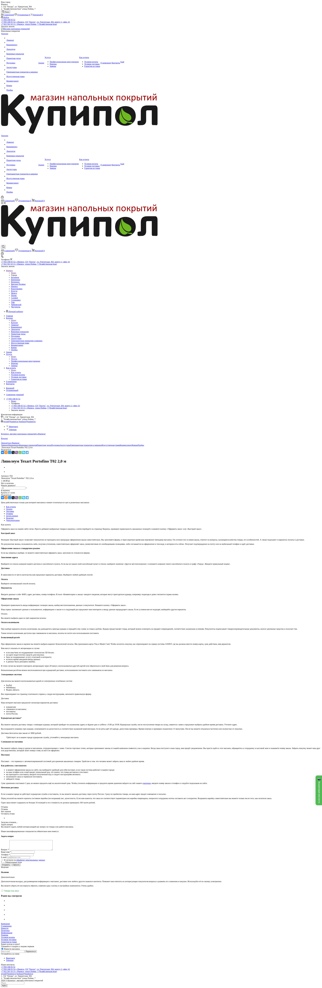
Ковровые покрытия (28, 445)
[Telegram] (27, 452)
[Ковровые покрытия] (22, 51)
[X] (13, 452)
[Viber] (16, 452)
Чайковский (16, 305)
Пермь (14, 295)
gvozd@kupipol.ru (11, 421)
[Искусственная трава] (22, 74)
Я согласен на (24, 860)
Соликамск (16, 300)
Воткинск (15, 282)
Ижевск (14, 286)
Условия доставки (8, 940)
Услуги (14, 359)
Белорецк (15, 277)
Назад (13, 273)
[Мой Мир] (9, 452)
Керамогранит (126, 445)
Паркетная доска (44, 445)
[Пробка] (22, 88)
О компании (6, 926)
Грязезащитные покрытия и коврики (86, 445)
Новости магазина (12, 949)
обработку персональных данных (30, 860)
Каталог (14, 323)
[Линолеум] (22, 47)
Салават (14, 298)
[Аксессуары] (22, 65)
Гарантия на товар (9, 942)
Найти (4, 986)
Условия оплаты (8, 937)
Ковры (135, 445)
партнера (147, 783)
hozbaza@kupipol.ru (27, 421)
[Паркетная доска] (22, 56)
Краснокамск (16, 289)
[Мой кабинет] (2, 198)
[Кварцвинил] (22, 42)
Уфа (13, 302)
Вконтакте (13, 427)
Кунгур (14, 291)
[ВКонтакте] (2, 452)
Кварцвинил (14, 445)
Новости (4, 928)
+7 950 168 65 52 (8, 20)
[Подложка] (22, 61)
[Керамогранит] (22, 79)
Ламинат (5, 445)
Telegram (12, 430)
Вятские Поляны (18, 284)
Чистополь (15, 307)
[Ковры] (22, 83)
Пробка (141, 445)
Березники (15, 280)
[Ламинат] (22, 38)
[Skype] (23, 452)
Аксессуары (65, 445)
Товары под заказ (11, 891)
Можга (14, 293)
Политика (5, 930)
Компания (5, 924)
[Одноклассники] (6, 452)
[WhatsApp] (20, 452)
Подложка (55, 445)
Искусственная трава (111, 445)
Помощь (4, 935)
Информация (6, 933)
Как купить (16, 372)
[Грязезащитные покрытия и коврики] (22, 70)
